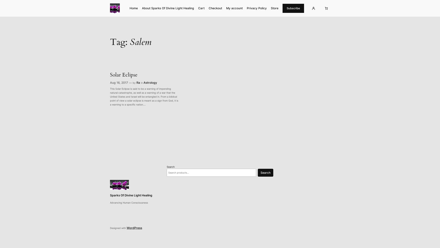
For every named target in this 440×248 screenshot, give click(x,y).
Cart (201, 8)
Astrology (150, 82)
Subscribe (293, 8)
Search (171, 166)
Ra (138, 82)
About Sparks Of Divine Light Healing (168, 8)
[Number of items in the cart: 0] (326, 8)
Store (274, 8)
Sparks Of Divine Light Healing (131, 195)
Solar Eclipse (124, 75)
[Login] (313, 8)
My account (234, 8)
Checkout (215, 8)
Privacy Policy (257, 8)
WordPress (134, 228)
